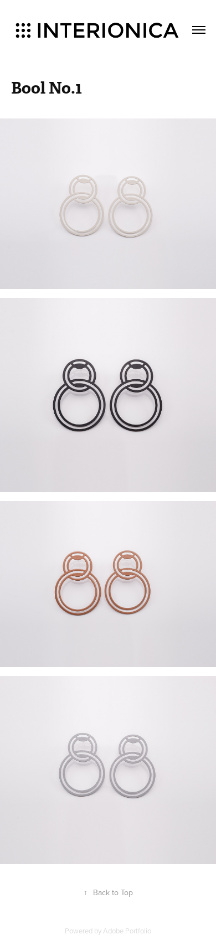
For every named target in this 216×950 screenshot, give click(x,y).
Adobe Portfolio (127, 931)
